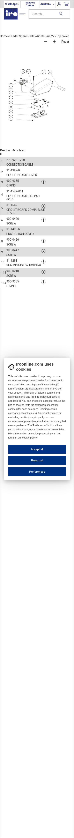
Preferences (37, 471)
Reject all (37, 460)
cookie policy (29, 437)
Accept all (37, 449)
